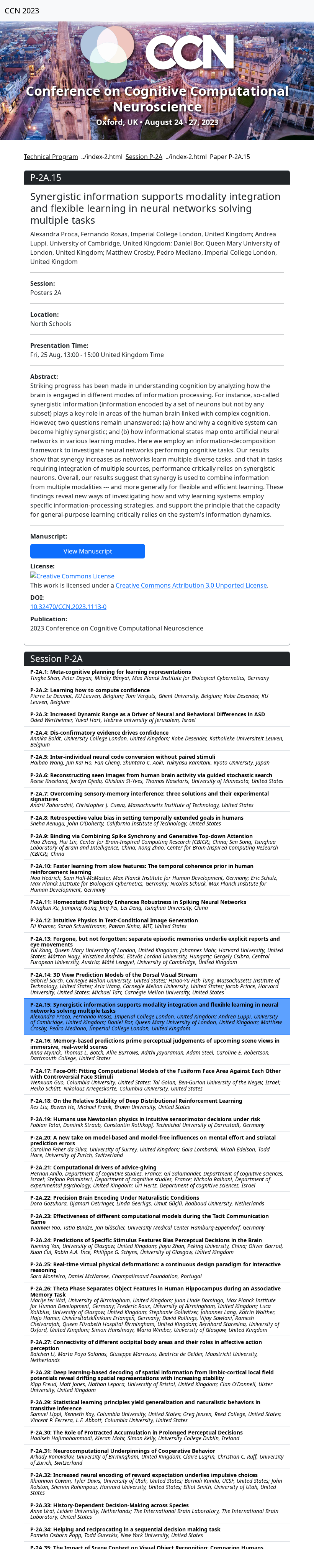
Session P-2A (144, 156)
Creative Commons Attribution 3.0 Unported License (191, 585)
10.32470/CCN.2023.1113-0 (68, 607)
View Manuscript (88, 551)
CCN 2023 (22, 10)
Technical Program (51, 156)
